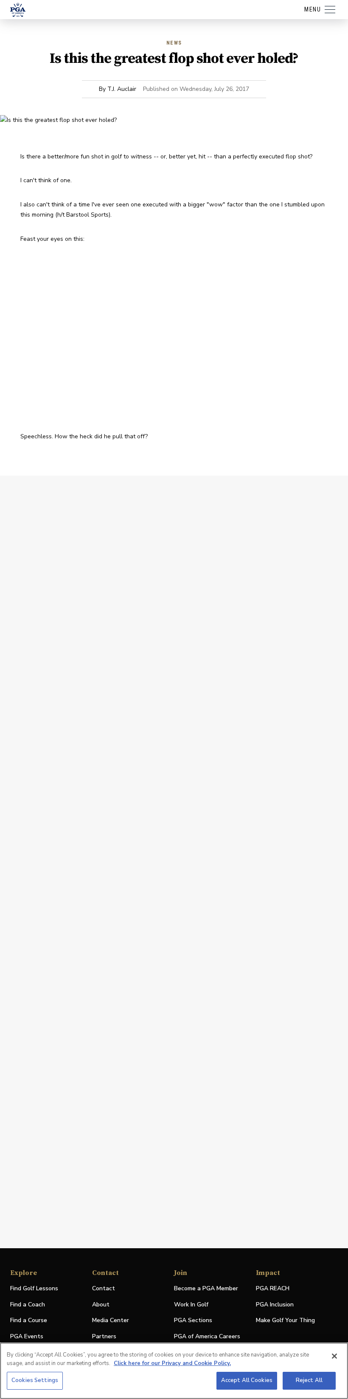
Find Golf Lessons (34, 1288)
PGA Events (26, 1336)
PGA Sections (193, 1320)
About (100, 1304)
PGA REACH (272, 1288)
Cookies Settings (34, 1380)
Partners (104, 1336)
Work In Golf (191, 1304)
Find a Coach (27, 1304)
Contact (103, 1288)
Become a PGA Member (206, 1288)
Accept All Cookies (246, 1380)
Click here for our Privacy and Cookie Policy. (172, 1363)
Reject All (309, 1380)
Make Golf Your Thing (285, 1320)
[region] (174, 1371)
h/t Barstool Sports (83, 215)
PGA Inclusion (275, 1304)
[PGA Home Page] (17, 9)
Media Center (110, 1320)
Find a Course (28, 1320)
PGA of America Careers (207, 1336)
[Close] (334, 1356)
